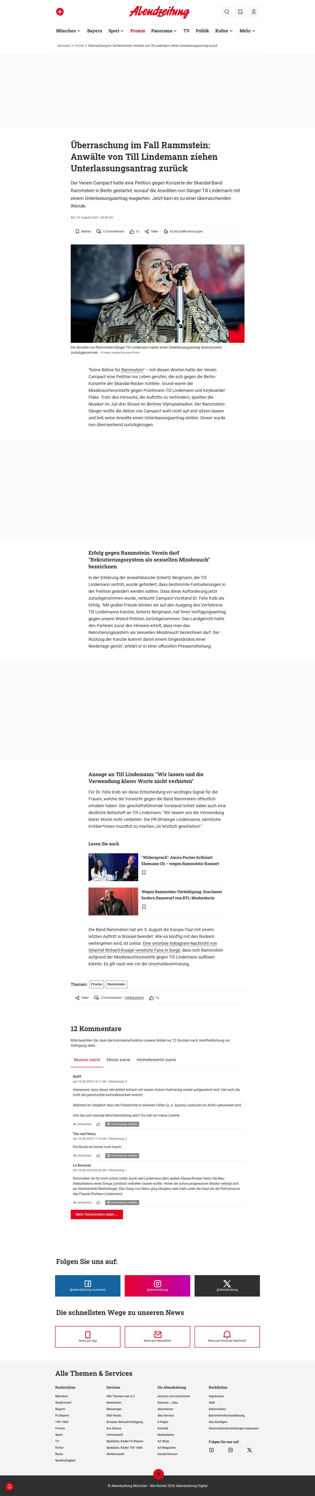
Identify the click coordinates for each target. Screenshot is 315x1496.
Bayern (94, 30)
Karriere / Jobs (168, 1402)
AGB (212, 1402)
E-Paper (163, 1422)
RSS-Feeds (113, 1415)
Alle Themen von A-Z (120, 1396)
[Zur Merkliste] (240, 12)
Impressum (216, 1396)
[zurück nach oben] (158, 1476)
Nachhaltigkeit (65, 1460)
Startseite (63, 45)
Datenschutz (217, 1409)
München (66, 30)
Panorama (161, 30)
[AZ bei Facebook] (211, 1450)
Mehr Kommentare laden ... (97, 1214)
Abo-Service (166, 1415)
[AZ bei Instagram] (230, 1450)
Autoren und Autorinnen (174, 1396)
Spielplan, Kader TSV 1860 (124, 1447)
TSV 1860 (61, 1422)
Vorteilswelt (114, 1434)
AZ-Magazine (167, 1447)
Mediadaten (166, 1434)
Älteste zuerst (118, 1059)
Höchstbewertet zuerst (156, 1059)
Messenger (114, 1409)
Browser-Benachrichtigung (124, 1422)
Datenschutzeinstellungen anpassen (234, 1428)
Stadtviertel (63, 1402)
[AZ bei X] (249, 1450)
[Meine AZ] (254, 12)
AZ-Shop (163, 1441)
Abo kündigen (218, 1422)
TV (186, 30)
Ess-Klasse (114, 1428)
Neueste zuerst (87, 1059)
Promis (137, 30)
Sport (113, 30)
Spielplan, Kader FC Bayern (124, 1441)
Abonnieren (165, 1409)
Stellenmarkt (115, 1454)
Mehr (245, 30)
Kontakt (163, 1428)
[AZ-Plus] (60, 12)
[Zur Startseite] (159, 18)
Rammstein (132, 369)
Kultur (221, 30)
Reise (59, 1454)
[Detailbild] (237, 249)
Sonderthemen (168, 1454)
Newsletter (114, 1402)
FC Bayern (62, 1415)
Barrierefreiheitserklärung (226, 1415)
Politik (202, 30)
